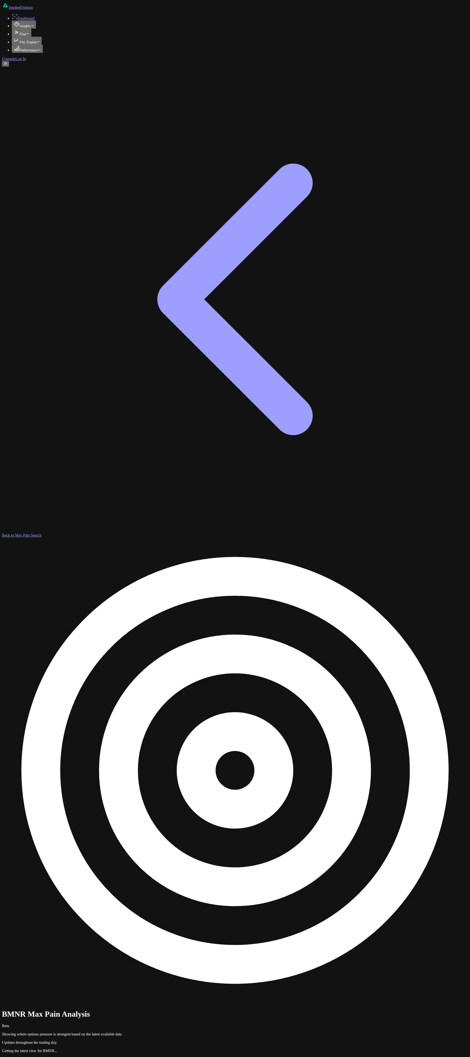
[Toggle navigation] (5, 64)
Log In (20, 59)
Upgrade (8, 59)
